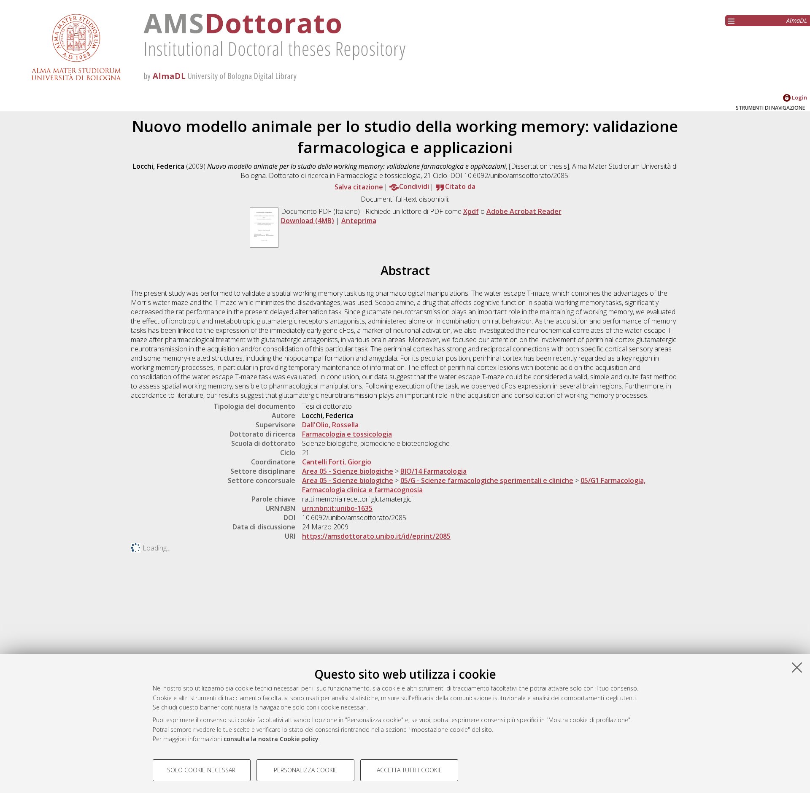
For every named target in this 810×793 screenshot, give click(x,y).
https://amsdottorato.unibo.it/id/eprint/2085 (376, 536)
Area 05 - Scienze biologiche (347, 471)
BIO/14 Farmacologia (433, 471)
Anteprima (358, 220)
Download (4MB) (307, 220)
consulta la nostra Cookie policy (271, 739)
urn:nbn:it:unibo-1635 (337, 508)
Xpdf (471, 211)
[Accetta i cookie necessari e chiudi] (797, 667)
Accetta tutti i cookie (409, 770)
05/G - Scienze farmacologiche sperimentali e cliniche (486, 480)
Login (799, 97)
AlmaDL (796, 20)
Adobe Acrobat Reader (524, 211)
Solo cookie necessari (202, 770)
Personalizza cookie (306, 770)
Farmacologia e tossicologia (347, 434)
